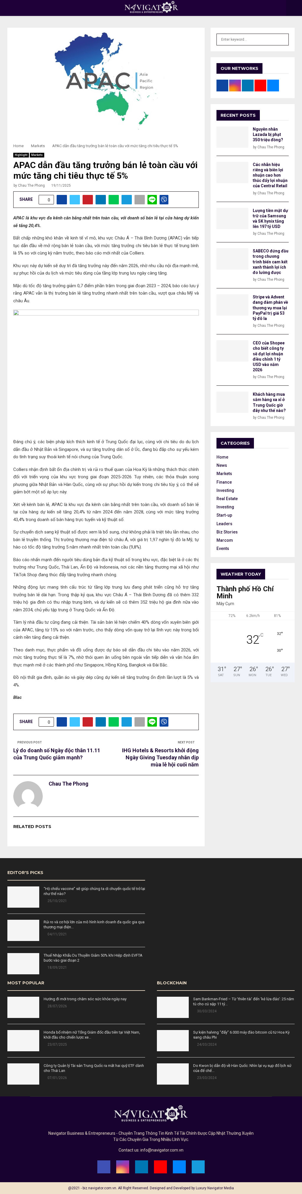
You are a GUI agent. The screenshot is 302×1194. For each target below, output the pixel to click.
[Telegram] (198, 1166)
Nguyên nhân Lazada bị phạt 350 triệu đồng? (268, 134)
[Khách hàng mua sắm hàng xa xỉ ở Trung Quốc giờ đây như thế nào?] (232, 402)
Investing (225, 490)
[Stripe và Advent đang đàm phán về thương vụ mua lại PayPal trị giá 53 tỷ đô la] (232, 305)
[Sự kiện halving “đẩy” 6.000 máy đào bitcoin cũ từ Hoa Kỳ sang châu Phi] (173, 1040)
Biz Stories (227, 532)
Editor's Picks (25, 872)
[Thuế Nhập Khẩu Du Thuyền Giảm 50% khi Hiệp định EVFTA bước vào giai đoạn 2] (23, 963)
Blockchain (172, 983)
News (221, 465)
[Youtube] (160, 1166)
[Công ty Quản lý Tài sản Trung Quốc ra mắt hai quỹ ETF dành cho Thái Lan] (23, 1074)
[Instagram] (122, 1166)
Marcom (224, 540)
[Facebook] (103, 1166)
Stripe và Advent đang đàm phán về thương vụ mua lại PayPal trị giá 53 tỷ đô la (270, 308)
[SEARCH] (283, 39)
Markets (37, 155)
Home (222, 457)
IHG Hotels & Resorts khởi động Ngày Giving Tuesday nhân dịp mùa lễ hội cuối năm (160, 757)
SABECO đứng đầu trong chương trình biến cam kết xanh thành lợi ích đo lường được (270, 262)
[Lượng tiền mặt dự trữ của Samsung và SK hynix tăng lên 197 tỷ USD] (232, 218)
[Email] (179, 1166)
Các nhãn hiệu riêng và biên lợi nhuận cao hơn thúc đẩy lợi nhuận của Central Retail (270, 175)
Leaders (224, 523)
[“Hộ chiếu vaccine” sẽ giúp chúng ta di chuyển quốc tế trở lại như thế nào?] (23, 897)
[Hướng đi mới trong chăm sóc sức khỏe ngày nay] (23, 1007)
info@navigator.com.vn (161, 1150)
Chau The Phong (31, 185)
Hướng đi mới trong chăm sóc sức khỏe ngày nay (85, 999)
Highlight (21, 155)
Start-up (224, 515)
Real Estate (227, 498)
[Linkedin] (141, 1166)
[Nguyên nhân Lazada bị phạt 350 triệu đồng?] (232, 137)
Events (222, 548)
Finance (224, 482)
